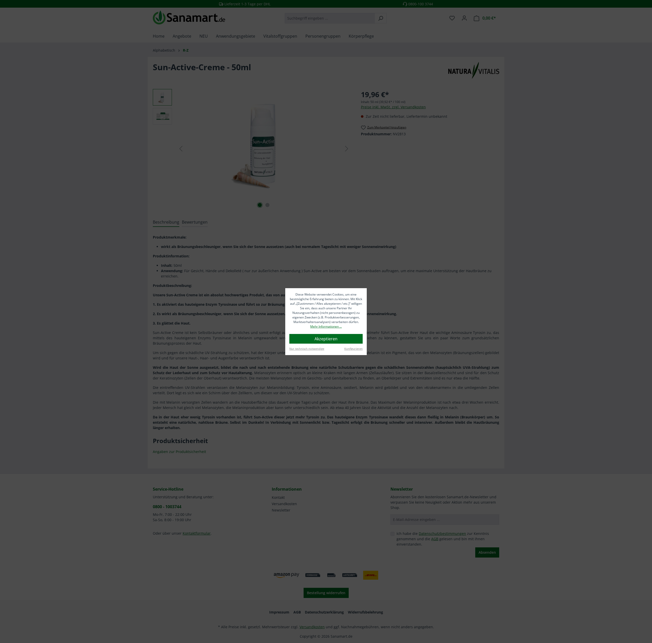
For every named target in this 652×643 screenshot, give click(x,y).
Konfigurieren (353, 348)
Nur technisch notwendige (306, 348)
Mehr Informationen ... (326, 326)
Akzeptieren (326, 339)
